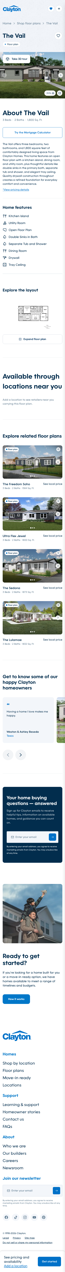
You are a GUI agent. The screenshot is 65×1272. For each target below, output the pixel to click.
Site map (30, 1237)
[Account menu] (59, 8)
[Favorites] (51, 8)
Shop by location (19, 1063)
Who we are (14, 1146)
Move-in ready (17, 1077)
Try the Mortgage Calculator (32, 132)
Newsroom (13, 1168)
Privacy (17, 1237)
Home (7, 23)
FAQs (7, 1126)
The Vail (52, 23)
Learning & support (21, 1104)
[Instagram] (25, 1217)
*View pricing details (16, 189)
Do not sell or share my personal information (27, 1242)
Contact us (13, 1119)
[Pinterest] (43, 1217)
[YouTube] (34, 1217)
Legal (6, 1237)
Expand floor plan (35, 339)
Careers (10, 1160)
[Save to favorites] (58, 36)
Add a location (15, 1266)
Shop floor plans (28, 23)
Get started (49, 1261)
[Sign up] (52, 837)
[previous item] (8, 755)
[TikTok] (15, 1217)
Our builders (14, 1153)
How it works (16, 999)
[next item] (20, 755)
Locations (12, 1085)
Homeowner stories (21, 1112)
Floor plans (13, 1070)
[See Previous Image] (4, 75)
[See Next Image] (60, 75)
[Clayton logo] (12, 8)
